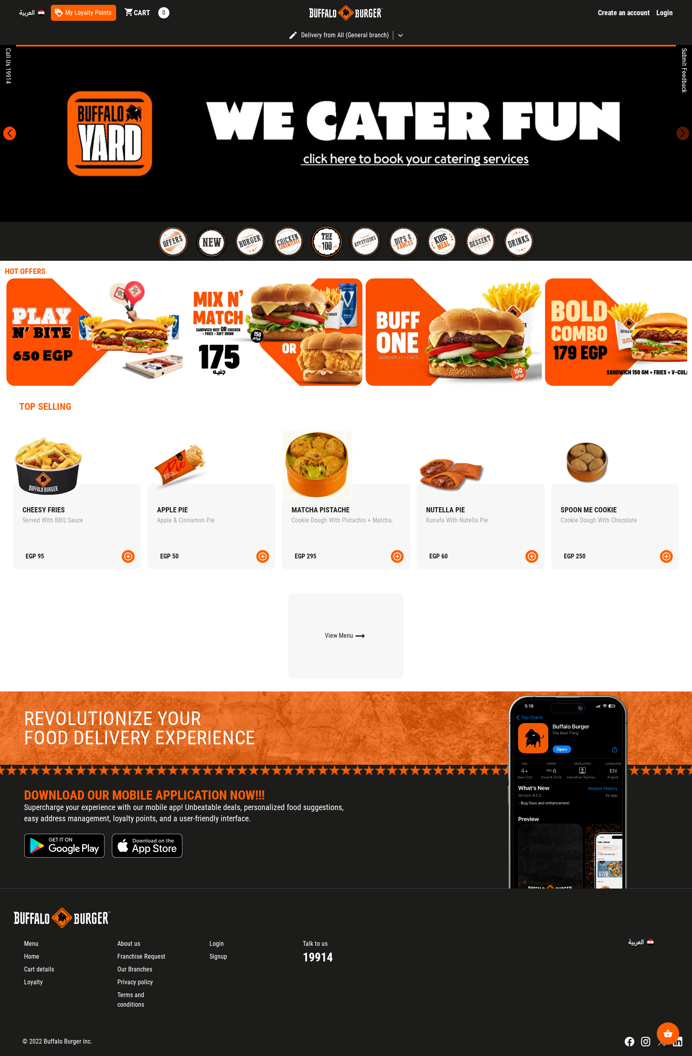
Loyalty (33, 982)
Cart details (39, 969)
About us (128, 943)
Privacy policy (135, 982)
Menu (31, 943)
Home (31, 956)
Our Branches (134, 969)
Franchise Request (141, 956)
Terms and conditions (130, 999)
